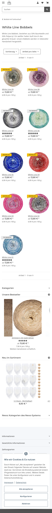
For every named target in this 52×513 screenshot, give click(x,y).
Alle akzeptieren (26, 489)
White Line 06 (34, 130)
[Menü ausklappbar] (3, 1)
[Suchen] (47, 9)
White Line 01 (8, 257)
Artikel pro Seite (29, 51)
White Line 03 (8, 216)
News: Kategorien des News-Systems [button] (21, 415)
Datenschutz (21, 482)
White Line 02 (34, 216)
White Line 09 (8, 89)
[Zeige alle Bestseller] (49, 294)
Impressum (8, 482)
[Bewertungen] (7, 133)
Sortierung (10, 51)
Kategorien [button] (8, 288)
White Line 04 (34, 174)
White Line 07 (8, 130)
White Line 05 (8, 174)
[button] (37, 2)
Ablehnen (26, 504)
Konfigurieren (26, 496)
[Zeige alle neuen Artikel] (49, 358)
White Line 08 (34, 89)
